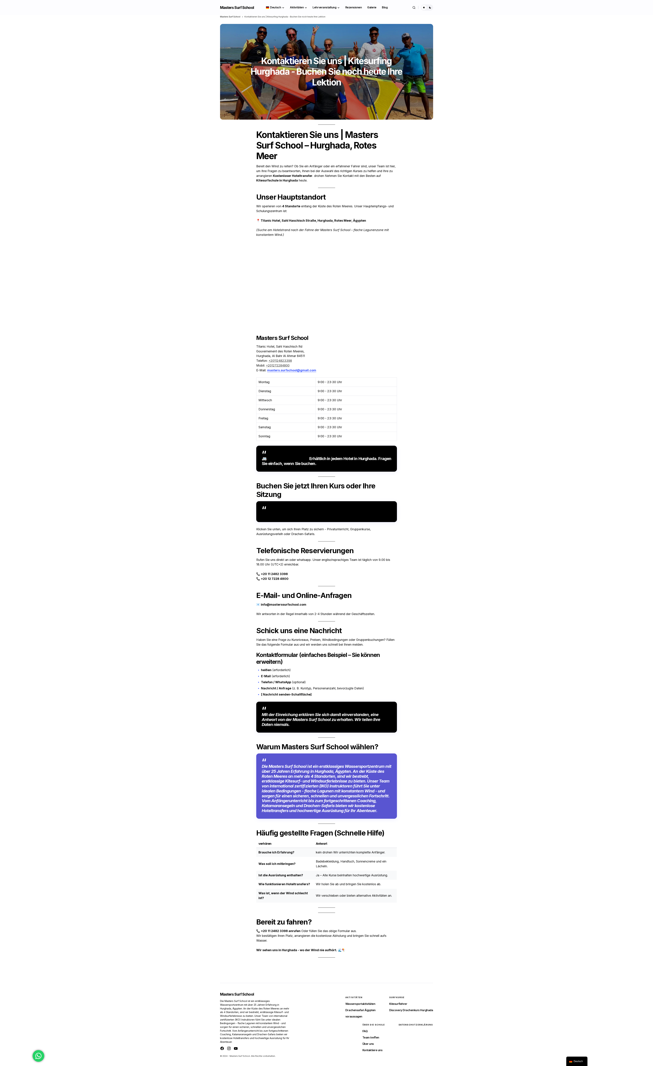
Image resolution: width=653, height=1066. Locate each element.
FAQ (365, 1031)
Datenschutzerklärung (416, 1024)
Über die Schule (373, 1024)
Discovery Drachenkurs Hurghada (411, 1010)
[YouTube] (235, 1048)
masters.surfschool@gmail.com (291, 370)
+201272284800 (278, 365)
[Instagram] (229, 1048)
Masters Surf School (237, 7)
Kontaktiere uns (372, 1050)
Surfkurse (397, 997)
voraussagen (353, 1016)
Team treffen (370, 1037)
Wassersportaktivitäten (360, 1004)
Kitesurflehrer (398, 1004)
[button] (414, 7)
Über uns (368, 1043)
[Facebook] (222, 1048)
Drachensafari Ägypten (360, 1010)
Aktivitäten (353, 997)
